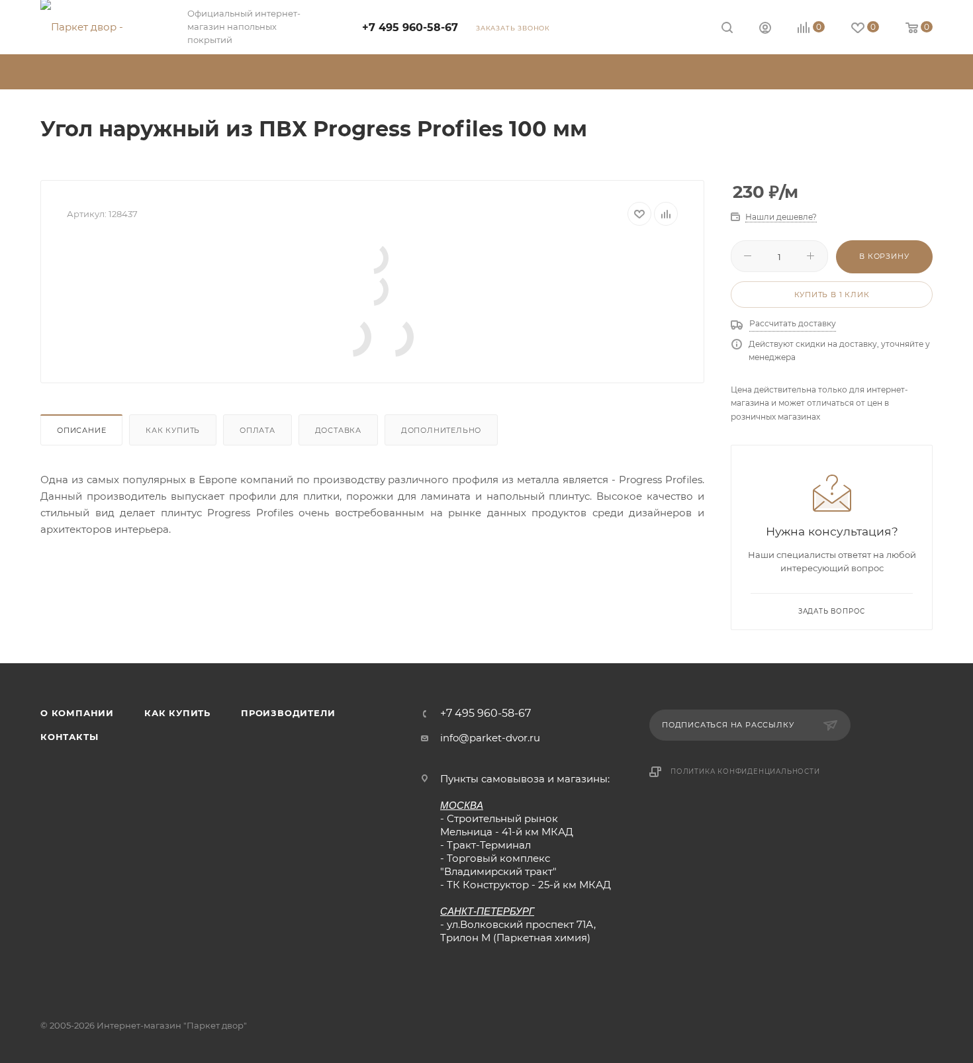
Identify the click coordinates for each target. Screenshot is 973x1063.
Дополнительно (441, 430)
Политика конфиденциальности (745, 771)
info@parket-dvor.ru (490, 737)
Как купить (173, 430)
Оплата (257, 430)
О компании (77, 713)
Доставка (338, 430)
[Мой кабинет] (765, 29)
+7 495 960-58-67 (410, 27)
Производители (288, 713)
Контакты (69, 736)
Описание (81, 430)
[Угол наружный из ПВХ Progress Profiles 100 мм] (373, 258)
